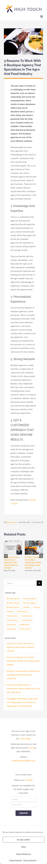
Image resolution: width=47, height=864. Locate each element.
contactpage (25, 738)
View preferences (23, 854)
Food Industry (22, 611)
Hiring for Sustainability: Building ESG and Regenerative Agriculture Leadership (23, 675)
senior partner (25, 629)
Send (31, 747)
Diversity (26, 607)
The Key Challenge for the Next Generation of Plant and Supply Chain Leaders (33, 562)
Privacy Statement (30, 860)
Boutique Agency (13, 598)
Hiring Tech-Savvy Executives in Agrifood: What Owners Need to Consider (12, 562)
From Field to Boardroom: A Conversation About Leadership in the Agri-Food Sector (23, 688)
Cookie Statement (15, 860)
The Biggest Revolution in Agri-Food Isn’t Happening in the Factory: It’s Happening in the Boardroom (22, 702)
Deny (23, 847)
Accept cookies (23, 840)
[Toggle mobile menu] (41, 16)
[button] (6, 556)
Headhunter (11, 624)
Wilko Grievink (11, 522)
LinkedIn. (29, 780)
